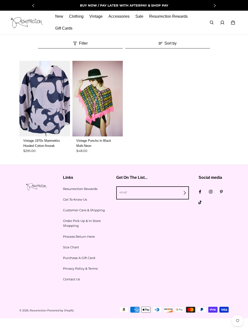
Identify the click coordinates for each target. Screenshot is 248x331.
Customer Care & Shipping (84, 210)
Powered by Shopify (60, 310)
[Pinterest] (221, 191)
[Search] (211, 22)
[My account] (222, 22)
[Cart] (233, 22)
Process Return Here (79, 236)
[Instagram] (210, 191)
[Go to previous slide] (33, 5)
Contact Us (71, 279)
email (123, 192)
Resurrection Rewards (80, 189)
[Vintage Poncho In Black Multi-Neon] (97, 99)
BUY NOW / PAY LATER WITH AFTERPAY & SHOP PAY (124, 5)
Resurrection (38, 310)
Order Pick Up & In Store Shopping (82, 223)
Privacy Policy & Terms (80, 268)
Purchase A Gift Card (79, 258)
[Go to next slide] (214, 5)
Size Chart (71, 247)
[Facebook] (200, 191)
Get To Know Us (75, 199)
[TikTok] (200, 202)
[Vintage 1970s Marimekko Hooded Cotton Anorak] (44, 99)
